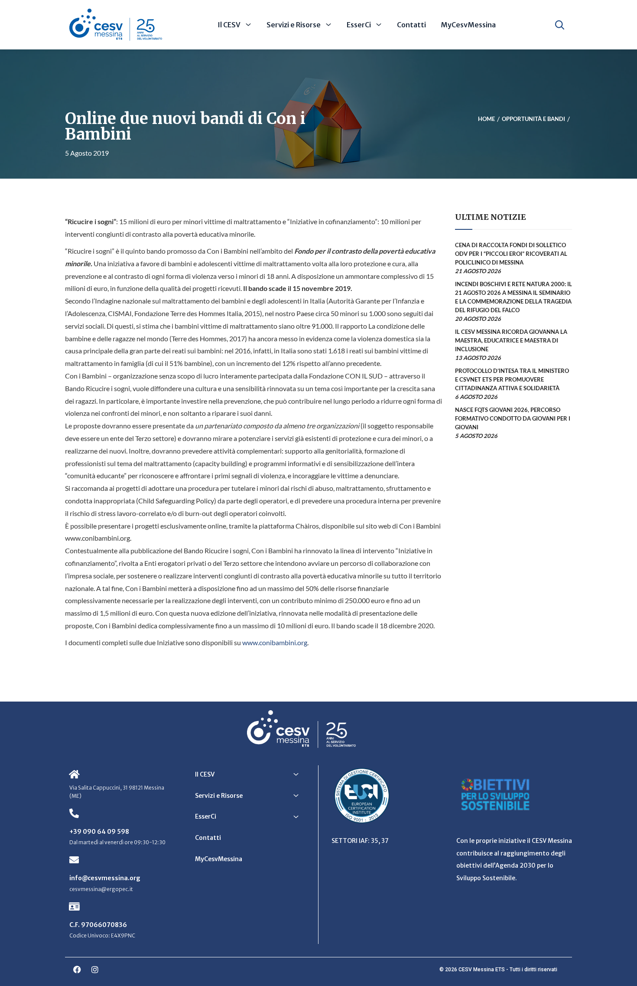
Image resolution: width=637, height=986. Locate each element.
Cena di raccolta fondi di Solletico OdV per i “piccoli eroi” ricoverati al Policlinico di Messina (511, 254)
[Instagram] (95, 969)
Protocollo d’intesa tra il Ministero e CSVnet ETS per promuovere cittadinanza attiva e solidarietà (512, 379)
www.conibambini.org (274, 642)
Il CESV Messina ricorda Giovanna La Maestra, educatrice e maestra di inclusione (511, 340)
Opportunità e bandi (533, 119)
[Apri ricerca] (559, 24)
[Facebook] (77, 969)
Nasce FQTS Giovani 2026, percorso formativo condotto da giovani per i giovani (512, 418)
